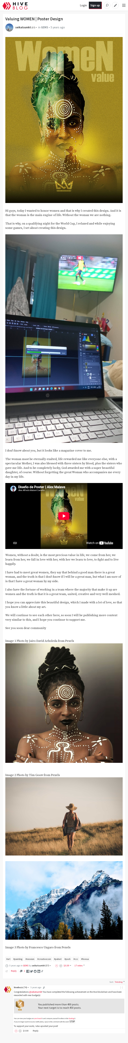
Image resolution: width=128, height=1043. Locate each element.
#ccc (76, 959)
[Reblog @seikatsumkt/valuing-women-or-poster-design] (6, 970)
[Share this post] (42, 971)
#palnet (58, 959)
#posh (67, 959)
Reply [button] (35, 1030)
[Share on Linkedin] (38, 971)
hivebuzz (20, 987)
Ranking (71, 1018)
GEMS (44, 27)
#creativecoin (44, 959)
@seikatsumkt (35, 991)
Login (83, 5)
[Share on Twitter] (31, 971)
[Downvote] (60, 965)
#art (8, 959)
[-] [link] (121, 987)
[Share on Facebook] (27, 971)
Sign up (95, 5)
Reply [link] (13, 970)
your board (37, 1018)
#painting (17, 959)
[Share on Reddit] (35, 971)
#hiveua (85, 959)
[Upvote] (57, 965)
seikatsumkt (25, 27)
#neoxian (30, 959)
